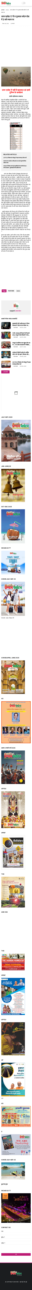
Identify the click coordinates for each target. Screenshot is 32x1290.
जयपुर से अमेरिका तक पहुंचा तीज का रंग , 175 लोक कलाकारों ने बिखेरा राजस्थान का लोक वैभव (21, 344)
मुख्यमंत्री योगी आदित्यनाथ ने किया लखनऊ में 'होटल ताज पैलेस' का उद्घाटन (20, 324)
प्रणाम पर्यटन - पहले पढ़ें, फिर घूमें (20, 1282)
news (7, 9)
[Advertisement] (16, 45)
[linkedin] (16, 296)
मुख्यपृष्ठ (2, 9)
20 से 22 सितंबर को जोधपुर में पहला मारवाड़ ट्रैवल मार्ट (15, 157)
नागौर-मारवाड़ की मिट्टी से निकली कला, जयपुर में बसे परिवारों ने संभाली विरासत (21, 334)
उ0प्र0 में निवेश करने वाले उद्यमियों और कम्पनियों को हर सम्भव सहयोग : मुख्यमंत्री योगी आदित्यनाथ (14, 166)
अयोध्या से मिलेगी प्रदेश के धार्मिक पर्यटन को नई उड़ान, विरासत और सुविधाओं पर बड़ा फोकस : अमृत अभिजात (20, 353)
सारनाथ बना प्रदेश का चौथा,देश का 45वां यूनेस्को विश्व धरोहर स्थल (14, 161)
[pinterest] (13, 296)
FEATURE (11, 291)
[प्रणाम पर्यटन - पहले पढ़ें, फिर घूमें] (6, 5)
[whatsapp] (9, 296)
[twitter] (6, 296)
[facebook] (2, 296)
